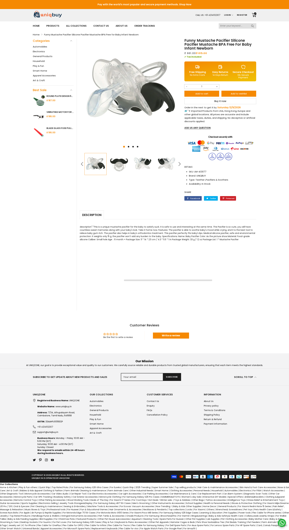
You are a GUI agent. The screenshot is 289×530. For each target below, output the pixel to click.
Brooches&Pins (168, 515)
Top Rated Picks (60, 487)
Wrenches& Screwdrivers (229, 509)
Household (39, 61)
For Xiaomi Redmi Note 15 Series (254, 506)
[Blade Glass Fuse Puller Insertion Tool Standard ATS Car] (39, 133)
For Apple (25, 512)
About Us (121, 25)
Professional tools (56, 509)
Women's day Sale (191, 496)
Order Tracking (144, 25)
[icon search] (252, 26)
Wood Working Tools (78, 500)
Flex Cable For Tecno (119, 525)
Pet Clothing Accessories (234, 519)
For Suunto (45, 522)
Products (52, 25)
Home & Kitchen (8, 487)
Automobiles (40, 46)
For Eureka (115, 487)
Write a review (171, 335)
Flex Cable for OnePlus (49, 525)
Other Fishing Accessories (52, 500)
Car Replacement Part (209, 493)
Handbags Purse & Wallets (46, 515)
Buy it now (220, 101)
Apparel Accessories (44, 75)
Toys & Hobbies (182, 500)
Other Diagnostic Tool (11, 493)
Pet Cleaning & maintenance (46, 506)
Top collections (177, 509)
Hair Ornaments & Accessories (125, 509)
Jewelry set (14, 525)
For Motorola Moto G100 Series (113, 512)
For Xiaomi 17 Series (120, 500)
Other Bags (198, 500)
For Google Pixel (173, 528)
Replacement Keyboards (105, 528)
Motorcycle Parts (23, 496)
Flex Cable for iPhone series (266, 512)
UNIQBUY (201, 175)
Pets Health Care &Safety (267, 509)
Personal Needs (202, 490)
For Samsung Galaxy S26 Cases (84, 522)
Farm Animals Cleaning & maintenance (85, 490)
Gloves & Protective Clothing (246, 503)
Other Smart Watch (10, 528)
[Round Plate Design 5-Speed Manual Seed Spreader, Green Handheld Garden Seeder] (39, 101)
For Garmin (184, 515)
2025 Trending (142, 487)
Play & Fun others (28, 487)
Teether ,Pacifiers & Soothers (212, 179)
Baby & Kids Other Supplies (187, 506)
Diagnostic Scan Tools (255, 493)
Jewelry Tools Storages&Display (75, 503)
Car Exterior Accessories (85, 496)
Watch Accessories (273, 490)
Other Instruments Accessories (167, 503)
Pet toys (248, 509)
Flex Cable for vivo (128, 528)
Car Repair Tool (78, 493)
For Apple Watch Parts (151, 528)
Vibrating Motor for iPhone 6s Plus (60, 112)
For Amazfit (189, 528)
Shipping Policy (212, 414)
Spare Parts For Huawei (172, 519)
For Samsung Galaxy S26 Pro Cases (141, 496)
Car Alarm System (232, 493)
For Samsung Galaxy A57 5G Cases (112, 503)
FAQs (149, 410)
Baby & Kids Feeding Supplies (23, 519)
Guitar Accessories (10, 503)
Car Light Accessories (130, 493)
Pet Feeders (254, 522)
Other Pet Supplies (195, 519)
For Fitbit (257, 490)
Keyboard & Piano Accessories (131, 522)
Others (210, 509)
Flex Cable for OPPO (73, 525)
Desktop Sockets (29, 522)
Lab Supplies (213, 519)
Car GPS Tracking (43, 496)
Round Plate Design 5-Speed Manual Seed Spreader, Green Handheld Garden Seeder (60, 96)
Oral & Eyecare (21, 506)
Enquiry (151, 405)
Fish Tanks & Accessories (111, 515)
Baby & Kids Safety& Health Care (226, 515)
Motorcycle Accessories (37, 493)
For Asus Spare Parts (198, 525)
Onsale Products (135, 515)
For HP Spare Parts (245, 525)
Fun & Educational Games (94, 509)
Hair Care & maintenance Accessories (218, 487)
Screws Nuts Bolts (9, 512)
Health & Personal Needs (217, 503)
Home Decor (209, 506)
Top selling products (185, 487)
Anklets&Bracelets (254, 496)
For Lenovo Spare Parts (223, 525)
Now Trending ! (163, 506)
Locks (189, 509)
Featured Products (86, 519)
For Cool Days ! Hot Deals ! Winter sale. (152, 500)
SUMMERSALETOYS (170, 496)
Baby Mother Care (258, 519)
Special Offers (235, 496)
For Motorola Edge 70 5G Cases (79, 512)
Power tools (245, 512)
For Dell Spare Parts (176, 525)
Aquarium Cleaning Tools (145, 519)
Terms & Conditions (214, 410)
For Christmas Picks (64, 519)
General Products (42, 56)
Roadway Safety (62, 496)
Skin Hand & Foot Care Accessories (258, 487)
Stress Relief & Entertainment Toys (265, 500)
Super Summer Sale (162, 487)
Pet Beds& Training (236, 522)
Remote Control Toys (25, 500)
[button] (124, 146)
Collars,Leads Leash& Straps (259, 515)
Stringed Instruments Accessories (79, 515)
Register (242, 15)
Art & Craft (39, 80)
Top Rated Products (20, 515)
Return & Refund (213, 419)
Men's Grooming (141, 503)
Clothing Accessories (181, 490)
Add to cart (201, 93)
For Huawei (73, 509)
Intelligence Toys (236, 500)
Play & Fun (38, 65)
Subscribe (172, 376)
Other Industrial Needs (141, 490)
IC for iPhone (29, 525)
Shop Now (185, 4)
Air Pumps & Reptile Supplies (46, 512)
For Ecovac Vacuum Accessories (137, 506)
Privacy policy (211, 405)
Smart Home (40, 70)
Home (36, 25)
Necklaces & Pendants (155, 509)
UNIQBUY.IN (57, 475)
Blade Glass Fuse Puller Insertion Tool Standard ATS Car (60, 128)
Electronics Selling (48, 503)
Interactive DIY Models (214, 496)
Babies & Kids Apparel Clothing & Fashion (41, 490)
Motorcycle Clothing (110, 496)
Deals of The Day (99, 500)
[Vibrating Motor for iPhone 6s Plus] (39, 117)
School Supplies (194, 503)
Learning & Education (211, 512)
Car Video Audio (60, 493)
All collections (76, 25)
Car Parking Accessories (155, 493)
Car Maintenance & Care (183, 493)
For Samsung (152, 515)
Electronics (39, 51)
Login (227, 15)
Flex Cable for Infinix (95, 525)
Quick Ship (44, 487)
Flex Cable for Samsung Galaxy (148, 525)
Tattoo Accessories (216, 500)
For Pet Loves (59, 522)
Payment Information (215, 423)
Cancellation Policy (157, 414)
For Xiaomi (199, 509)
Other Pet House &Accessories (114, 519)
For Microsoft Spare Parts (77, 528)
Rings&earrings (199, 515)
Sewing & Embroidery (75, 506)
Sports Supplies (29, 503)
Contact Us (101, 25)
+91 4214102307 (212, 15)
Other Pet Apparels (159, 522)
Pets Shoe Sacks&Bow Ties (210, 522)
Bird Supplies (46, 519)
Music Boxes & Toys (35, 509)
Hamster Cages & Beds (183, 522)
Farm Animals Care (118, 490)
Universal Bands (31, 528)
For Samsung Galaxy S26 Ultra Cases (89, 487)
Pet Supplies (230, 512)
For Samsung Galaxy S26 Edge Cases (179, 512)
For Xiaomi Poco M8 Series (144, 512)
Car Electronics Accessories (102, 493)
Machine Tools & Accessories (103, 506)
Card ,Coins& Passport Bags (271, 525)
